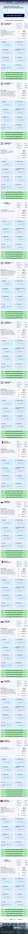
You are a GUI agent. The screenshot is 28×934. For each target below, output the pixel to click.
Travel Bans (15, 3)
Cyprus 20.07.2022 (7, 203)
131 (14, 919)
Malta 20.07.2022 (7, 442)
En (26, 3)
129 (10, 919)
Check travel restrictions (14, 15)
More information (4, 39)
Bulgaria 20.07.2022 (7, 502)
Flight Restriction (23, 33)
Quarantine (23, 95)
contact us (11, 932)
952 (21, 919)
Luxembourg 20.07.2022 (8, 24)
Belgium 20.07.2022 (7, 741)
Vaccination (23, 38)
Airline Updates (24, 31)
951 (18, 919)
